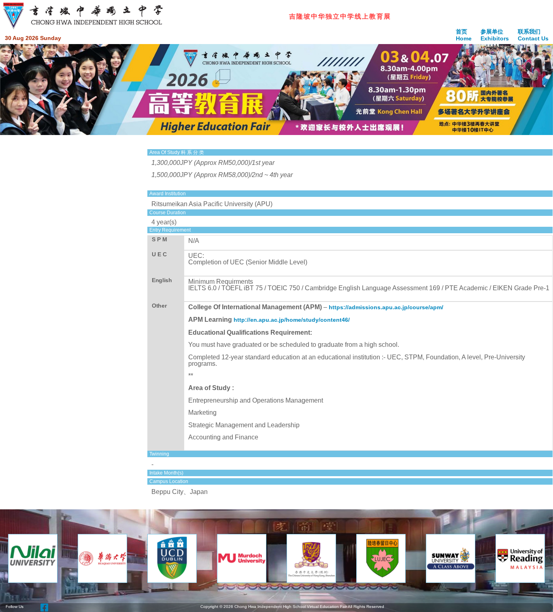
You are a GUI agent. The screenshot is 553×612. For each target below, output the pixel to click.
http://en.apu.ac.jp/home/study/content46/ (292, 320)
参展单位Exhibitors (495, 35)
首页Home (464, 35)
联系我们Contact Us (533, 35)
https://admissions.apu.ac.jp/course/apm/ (386, 307)
